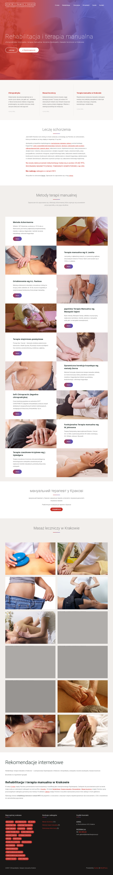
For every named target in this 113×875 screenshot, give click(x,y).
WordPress (103, 868)
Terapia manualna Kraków (14, 852)
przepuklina (17, 838)
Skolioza (20, 845)
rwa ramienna (10, 845)
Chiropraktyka (76, 789)
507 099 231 (83, 832)
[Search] (106, 5)
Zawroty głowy (11, 858)
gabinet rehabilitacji (12, 832)
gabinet (29, 828)
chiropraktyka (10, 825)
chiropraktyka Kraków (25, 825)
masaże (8, 838)
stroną (71, 175)
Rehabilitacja (56, 789)
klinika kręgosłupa (27, 832)
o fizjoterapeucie (28, 50)
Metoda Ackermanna (23, 222)
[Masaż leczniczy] (56, 88)
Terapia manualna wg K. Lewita (79, 252)
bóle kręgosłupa (21, 822)
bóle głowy (9, 822)
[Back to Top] (106, 872)
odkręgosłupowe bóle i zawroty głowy (37, 148)
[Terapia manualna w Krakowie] (91, 88)
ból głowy (31, 822)
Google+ (43, 789)
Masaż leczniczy (86, 789)
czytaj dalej (11, 111)
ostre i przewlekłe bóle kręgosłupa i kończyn (47, 146)
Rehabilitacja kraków (13, 842)
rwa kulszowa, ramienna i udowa (61, 143)
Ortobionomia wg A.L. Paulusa (27, 281)
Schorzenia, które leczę (49, 828)
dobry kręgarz (10, 828)
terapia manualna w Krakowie (15, 855)
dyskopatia (21, 828)
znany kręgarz (23, 858)
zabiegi (11, 50)
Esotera (96, 868)
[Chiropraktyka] (22, 88)
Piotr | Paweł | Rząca (20, 4)
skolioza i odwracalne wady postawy (73, 146)
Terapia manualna (66, 789)
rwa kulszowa (26, 842)
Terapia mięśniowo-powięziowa (28, 339)
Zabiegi (47, 792)
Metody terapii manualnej (50, 825)
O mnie (13, 786)
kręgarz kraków (11, 835)
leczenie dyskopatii (25, 835)
